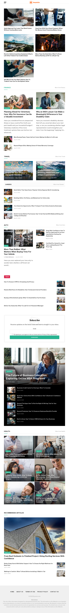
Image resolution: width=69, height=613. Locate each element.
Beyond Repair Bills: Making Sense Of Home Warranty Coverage (33, 145)
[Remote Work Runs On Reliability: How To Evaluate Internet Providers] (61, 292)
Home (12, 591)
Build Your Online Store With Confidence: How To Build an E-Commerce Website (38, 396)
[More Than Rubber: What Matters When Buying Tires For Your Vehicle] (18, 238)
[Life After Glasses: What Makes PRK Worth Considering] (50, 447)
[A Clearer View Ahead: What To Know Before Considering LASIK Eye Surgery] (19, 470)
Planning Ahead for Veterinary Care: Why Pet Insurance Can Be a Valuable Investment (18, 114)
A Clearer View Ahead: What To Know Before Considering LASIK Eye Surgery (18, 477)
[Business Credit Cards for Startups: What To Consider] (11, 390)
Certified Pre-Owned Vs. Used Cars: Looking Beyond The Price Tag (55, 245)
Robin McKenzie (9, 178)
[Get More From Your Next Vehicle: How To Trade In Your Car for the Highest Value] (19, 68)
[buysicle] (34, 2)
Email (34, 328)
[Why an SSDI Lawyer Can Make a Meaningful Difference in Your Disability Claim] (50, 100)
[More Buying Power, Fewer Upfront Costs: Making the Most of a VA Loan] (8, 139)
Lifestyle (7, 552)
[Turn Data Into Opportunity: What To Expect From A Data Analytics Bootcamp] (8, 208)
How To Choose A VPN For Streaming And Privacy (19, 282)
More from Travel (60, 156)
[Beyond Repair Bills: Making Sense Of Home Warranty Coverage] (8, 148)
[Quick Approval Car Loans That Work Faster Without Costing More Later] (19, 17)
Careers (9, 371)
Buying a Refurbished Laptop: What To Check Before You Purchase (24, 297)
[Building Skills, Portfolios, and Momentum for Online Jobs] (8, 200)
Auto (6, 245)
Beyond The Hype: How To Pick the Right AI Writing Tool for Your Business (36, 404)
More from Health (60, 431)
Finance (7, 87)
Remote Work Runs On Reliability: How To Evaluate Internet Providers (25, 290)
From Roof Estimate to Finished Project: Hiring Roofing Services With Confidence (34, 557)
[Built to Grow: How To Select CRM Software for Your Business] (11, 421)
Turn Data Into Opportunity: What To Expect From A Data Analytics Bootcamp (38, 206)
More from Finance (60, 87)
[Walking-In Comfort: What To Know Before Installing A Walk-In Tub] (61, 573)
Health (8, 451)
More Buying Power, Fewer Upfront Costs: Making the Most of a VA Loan (36, 137)
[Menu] (5, 2)
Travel (8, 164)
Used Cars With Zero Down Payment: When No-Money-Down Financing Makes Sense (49, 29)
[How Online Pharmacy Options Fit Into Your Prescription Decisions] (19, 447)
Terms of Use (30, 591)
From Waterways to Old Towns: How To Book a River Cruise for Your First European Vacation (17, 171)
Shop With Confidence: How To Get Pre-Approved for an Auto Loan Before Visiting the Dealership (55, 233)
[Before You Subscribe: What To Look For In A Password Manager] (61, 308)
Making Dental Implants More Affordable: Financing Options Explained (46, 500)
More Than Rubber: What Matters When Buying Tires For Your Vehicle (17, 251)
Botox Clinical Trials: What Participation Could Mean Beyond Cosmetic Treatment (47, 477)
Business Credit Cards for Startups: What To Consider (34, 388)
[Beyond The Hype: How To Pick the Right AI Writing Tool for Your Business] (11, 405)
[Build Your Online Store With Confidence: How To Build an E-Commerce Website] (11, 398)
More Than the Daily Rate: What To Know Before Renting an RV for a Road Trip (48, 54)
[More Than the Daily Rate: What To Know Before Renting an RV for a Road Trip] (50, 43)
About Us (19, 591)
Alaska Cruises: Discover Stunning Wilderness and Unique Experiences (48, 172)
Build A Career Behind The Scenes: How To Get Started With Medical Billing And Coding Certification (38, 214)
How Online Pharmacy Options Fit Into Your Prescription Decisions (18, 455)
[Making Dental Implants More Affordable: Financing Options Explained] (50, 493)
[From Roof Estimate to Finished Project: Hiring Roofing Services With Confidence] (34, 535)
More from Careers (59, 184)
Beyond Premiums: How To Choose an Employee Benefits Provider (37, 411)
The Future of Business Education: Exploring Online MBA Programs (26, 377)
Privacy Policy (42, 591)
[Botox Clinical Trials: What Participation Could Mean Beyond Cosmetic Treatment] (50, 470)
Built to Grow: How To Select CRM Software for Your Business (36, 419)
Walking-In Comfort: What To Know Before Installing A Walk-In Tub (24, 571)
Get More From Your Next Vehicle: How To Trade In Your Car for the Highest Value (17, 80)
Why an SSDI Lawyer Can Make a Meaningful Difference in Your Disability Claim (50, 114)
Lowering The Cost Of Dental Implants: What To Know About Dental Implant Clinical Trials (18, 500)
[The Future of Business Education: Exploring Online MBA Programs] (34, 366)
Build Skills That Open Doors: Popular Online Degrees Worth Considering (36, 190)
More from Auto (60, 225)
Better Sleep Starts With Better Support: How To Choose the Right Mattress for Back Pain (28, 564)
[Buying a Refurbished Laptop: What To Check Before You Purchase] (61, 300)
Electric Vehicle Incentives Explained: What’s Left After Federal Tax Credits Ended (18, 54)
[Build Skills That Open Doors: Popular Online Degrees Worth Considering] (8, 192)
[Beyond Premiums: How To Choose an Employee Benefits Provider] (11, 413)
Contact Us (54, 591)
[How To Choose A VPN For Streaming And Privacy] (61, 284)
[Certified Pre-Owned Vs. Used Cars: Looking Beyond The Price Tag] (40, 245)
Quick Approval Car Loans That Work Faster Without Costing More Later (18, 29)
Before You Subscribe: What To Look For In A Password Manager (23, 305)
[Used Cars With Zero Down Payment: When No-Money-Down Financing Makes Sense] (50, 17)
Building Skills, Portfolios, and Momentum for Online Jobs (32, 198)
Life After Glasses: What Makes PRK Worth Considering (49, 455)
